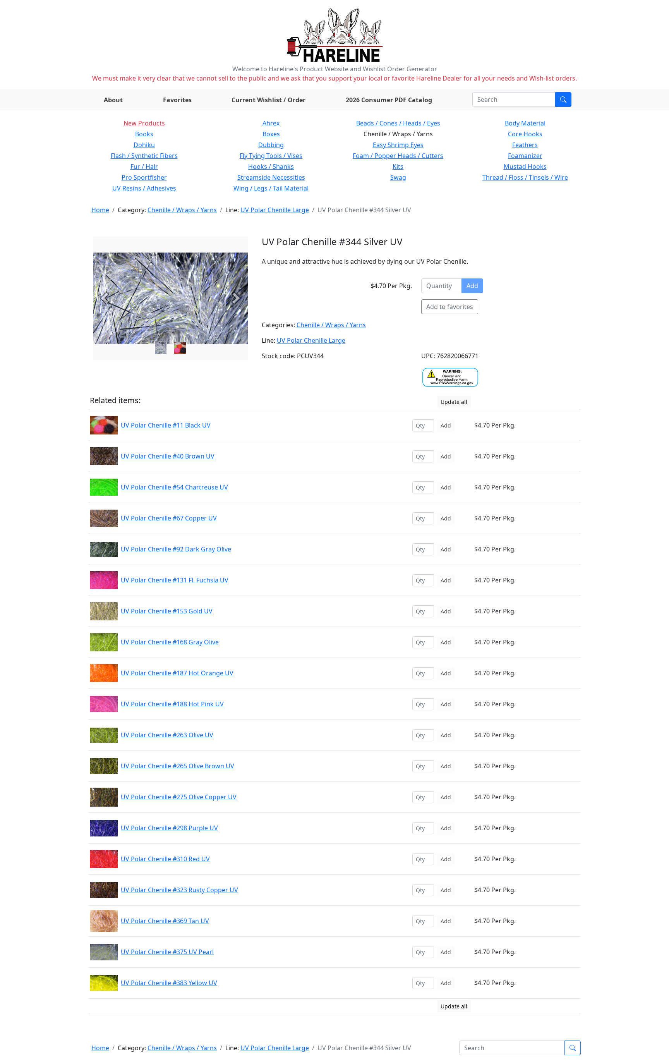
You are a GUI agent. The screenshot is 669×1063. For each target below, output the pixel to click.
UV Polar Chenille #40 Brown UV (167, 456)
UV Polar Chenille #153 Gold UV (167, 611)
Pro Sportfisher (144, 177)
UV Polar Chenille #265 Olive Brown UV (177, 766)
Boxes (271, 134)
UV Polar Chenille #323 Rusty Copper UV (179, 890)
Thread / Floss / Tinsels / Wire (525, 177)
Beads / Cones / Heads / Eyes (398, 123)
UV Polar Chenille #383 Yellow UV (169, 983)
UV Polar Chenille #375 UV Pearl (167, 952)
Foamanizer (525, 155)
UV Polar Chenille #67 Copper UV (169, 518)
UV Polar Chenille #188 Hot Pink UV (172, 704)
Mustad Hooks (525, 166)
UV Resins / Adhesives (144, 188)
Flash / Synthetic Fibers (144, 155)
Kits (398, 166)
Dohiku (144, 145)
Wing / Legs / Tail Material (271, 188)
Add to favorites (449, 306)
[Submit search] (563, 99)
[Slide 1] (180, 348)
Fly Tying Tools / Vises (271, 155)
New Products (144, 123)
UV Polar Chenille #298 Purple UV (169, 828)
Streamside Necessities (271, 177)
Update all (454, 401)
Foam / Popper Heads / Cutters (398, 155)
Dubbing (271, 145)
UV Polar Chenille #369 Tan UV (165, 921)
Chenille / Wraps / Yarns (182, 210)
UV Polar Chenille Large (274, 210)
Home (100, 210)
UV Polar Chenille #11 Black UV (166, 425)
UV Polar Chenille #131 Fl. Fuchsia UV (174, 580)
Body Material (525, 123)
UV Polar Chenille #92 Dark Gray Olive (176, 549)
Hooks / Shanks (271, 166)
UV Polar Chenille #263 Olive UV (167, 735)
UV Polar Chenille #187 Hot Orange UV (177, 673)
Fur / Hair (144, 166)
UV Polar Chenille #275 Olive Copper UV (179, 797)
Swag (398, 177)
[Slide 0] (160, 348)
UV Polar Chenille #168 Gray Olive (170, 642)
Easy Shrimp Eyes (398, 145)
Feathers (525, 145)
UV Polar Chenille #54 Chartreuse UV (174, 487)
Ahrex (271, 123)
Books (144, 134)
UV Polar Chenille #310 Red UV (165, 859)
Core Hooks (525, 134)
